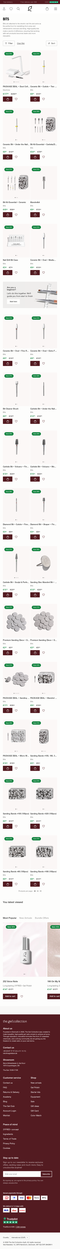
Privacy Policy (9, 1143)
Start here (13, 302)
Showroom (8, 1059)
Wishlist (6, 1115)
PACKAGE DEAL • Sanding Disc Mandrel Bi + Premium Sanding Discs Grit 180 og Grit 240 (16, 698)
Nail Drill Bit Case (10, 260)
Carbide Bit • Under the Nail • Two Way (43, 409)
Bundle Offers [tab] (42, 918)
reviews (21, 1227)
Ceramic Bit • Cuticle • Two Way (43, 86)
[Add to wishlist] (16, 99)
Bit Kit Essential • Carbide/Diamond (43, 144)
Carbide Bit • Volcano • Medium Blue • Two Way (43, 466)
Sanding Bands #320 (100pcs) (43, 814)
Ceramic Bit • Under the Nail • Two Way (16, 144)
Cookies (6, 1148)
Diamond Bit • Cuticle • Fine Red (16, 524)
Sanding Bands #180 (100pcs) (43, 871)
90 (41, 891)
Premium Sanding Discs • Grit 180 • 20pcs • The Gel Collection (16, 640)
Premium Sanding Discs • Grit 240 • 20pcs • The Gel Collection (43, 640)
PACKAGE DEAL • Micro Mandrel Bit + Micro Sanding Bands (16, 756)
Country (6, 1237)
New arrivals (36, 1083)
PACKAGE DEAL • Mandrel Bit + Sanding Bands (43, 698)
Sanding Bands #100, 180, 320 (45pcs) (43, 756)
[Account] (4, 8)
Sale (32, 1101)
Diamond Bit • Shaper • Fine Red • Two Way (43, 524)
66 (38, 891)
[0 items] (47, 8)
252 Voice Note (10, 981)
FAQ (5, 1087)
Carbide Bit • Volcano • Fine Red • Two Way (16, 466)
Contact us (8, 1083)
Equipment (35, 1097)
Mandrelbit (35, 202)
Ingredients (8, 1134)
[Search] (18, 8)
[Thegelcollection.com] (30, 9)
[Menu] (55, 9)
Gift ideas (35, 1106)
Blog (5, 1101)
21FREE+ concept (11, 1129)
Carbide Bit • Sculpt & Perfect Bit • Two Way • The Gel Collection (16, 582)
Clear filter (21, 43)
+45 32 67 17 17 (8, 1051)
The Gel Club (9, 1106)
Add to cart (10, 996)
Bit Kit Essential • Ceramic (14, 202)
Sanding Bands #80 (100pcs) (15, 871)
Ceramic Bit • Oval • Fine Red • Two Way (16, 351)
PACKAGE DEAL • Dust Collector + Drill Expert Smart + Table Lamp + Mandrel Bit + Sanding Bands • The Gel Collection (16, 86)
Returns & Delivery (11, 1092)
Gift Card (35, 1111)
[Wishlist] (11, 8)
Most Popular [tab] (9, 918)
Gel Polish (35, 1087)
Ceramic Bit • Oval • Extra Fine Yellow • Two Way (43, 351)
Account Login (9, 1111)
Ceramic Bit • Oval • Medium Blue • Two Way (43, 260)
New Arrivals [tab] (25, 918)
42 (35, 891)
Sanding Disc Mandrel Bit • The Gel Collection (43, 582)
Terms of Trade (9, 1139)
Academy (7, 1097)
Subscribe (46, 1174)
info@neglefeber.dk (10, 1053)
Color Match (36, 1115)
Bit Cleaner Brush (10, 409)
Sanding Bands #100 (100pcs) (16, 814)
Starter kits (35, 1092)
